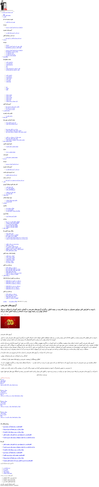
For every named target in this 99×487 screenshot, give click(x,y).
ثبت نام (4, 158)
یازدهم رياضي (9, 75)
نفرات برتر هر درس (10, 109)
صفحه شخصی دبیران (10, 152)
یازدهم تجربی (9, 76)
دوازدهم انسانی (9, 64)
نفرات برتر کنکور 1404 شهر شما (13, 269)
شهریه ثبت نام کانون (10, 22)
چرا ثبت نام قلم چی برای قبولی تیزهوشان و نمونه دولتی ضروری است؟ (19, 437)
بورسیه (4, 39)
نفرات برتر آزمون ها (10, 108)
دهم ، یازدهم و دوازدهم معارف (13, 69)
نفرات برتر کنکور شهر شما (12, 129)
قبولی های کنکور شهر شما (12, 138)
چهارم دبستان (9, 97)
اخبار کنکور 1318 (9, 233)
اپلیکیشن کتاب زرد (10, 188)
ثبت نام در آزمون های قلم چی (12, 33)
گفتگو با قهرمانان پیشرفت (12, 225)
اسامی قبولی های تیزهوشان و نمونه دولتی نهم (16, 131)
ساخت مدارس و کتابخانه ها (12, 51)
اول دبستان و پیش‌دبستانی (12, 101)
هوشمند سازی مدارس (11, 55)
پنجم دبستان (8, 96)
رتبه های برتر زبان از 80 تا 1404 (13, 288)
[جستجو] (13, 11)
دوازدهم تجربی (9, 63)
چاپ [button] (2, 314)
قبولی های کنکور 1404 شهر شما (13, 270)
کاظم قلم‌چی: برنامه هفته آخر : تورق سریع (12, 426)
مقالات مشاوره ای (10, 208)
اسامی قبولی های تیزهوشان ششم (13, 130)
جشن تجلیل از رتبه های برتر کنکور (13, 137)
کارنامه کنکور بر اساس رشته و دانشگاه (14, 249)
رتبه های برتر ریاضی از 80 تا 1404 (13, 282)
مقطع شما (5, 56)
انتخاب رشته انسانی (10, 259)
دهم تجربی (8, 80)
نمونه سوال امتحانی (7, 473)
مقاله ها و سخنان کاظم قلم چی (13, 210)
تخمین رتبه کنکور (9, 245)
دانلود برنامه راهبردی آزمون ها (12, 106)
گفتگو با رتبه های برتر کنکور (12, 234)
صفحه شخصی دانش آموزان (12, 146)
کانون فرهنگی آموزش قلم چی (7, 12)
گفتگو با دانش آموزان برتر (11, 224)
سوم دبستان (8, 98)
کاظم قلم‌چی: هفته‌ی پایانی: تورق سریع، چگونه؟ (14, 455)
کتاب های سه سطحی (10, 192)
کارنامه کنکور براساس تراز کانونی (13, 247)
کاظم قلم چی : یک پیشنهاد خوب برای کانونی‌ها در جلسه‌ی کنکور (17, 434)
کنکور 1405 (5, 228)
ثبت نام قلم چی (6, 468)
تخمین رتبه (5, 469)
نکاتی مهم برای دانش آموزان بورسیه (14, 46)
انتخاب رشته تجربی (10, 258)
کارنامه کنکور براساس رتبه (12, 246)
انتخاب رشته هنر (9, 261)
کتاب (4, 181)
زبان (7, 67)
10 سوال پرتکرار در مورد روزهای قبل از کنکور (13, 432)
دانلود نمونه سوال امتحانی (11, 200)
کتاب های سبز (9, 193)
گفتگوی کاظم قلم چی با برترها (13, 221)
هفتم (7, 89)
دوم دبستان (8, 100)
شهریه (4, 16)
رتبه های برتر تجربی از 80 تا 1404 (13, 286)
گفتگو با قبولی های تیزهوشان (12, 223)
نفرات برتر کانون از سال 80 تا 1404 (13, 272)
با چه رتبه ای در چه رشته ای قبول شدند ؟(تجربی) (17, 237)
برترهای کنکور (6, 275)
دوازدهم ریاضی (9, 62)
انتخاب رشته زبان (10, 262)
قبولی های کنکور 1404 (11, 271)
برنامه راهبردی (6, 110)
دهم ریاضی (8, 79)
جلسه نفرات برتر (9, 209)
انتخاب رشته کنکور (10, 256)
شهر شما (5, 117)
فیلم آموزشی (9, 201)
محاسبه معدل (6, 471)
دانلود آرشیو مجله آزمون (11, 216)
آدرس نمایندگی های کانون (11, 124)
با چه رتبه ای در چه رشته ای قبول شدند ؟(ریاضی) (17, 238)
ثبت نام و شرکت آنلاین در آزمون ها (13, 38)
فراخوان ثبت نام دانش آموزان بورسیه (14, 27)
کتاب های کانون (9, 187)
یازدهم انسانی (9, 77)
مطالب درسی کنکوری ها (11, 236)
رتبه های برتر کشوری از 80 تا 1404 (13, 280)
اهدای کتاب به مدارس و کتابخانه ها (13, 47)
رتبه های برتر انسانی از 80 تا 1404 (13, 283)
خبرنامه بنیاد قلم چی (10, 54)
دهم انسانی (8, 81)
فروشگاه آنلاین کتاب (10, 189)
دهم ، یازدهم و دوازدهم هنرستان (13, 68)
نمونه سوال (5, 195)
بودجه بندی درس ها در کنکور (12, 244)
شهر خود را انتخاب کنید (11, 122)
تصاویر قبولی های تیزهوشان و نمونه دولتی (15, 139)
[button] (6, 314)
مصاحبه (5, 203)
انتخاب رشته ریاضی (10, 257)
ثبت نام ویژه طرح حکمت (11, 175)
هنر (6, 66)
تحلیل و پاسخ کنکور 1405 (11, 250)
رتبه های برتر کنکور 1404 (11, 267)
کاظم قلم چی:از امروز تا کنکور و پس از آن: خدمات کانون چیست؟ (18, 460)
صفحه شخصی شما (7, 141)
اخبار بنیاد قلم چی (10, 52)
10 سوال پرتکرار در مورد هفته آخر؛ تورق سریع (13, 429)
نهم (6, 87)
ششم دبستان (9, 94)
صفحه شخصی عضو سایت (12, 157)
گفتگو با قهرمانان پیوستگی (12, 226)
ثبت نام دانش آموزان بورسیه (12, 164)
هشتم (7, 88)
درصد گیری (5, 470)
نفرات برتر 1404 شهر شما (11, 295)
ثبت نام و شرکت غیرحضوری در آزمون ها (15, 180)
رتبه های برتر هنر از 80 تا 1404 (12, 287)
